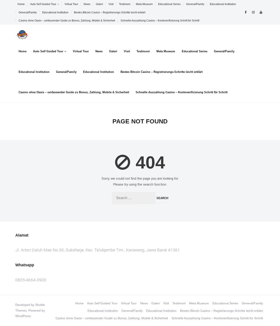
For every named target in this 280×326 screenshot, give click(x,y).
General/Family (195, 4)
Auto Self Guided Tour (43, 4)
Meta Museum (144, 4)
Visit (111, 4)
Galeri (99, 4)
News (87, 4)
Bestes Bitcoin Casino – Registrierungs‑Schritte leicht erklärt (109, 12)
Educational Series (169, 4)
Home (21, 4)
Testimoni (124, 4)
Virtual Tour (71, 4)
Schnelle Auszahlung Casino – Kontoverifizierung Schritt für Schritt (160, 20)
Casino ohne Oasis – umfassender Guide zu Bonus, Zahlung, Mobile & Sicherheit (67, 20)
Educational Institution (223, 4)
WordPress (23, 316)
